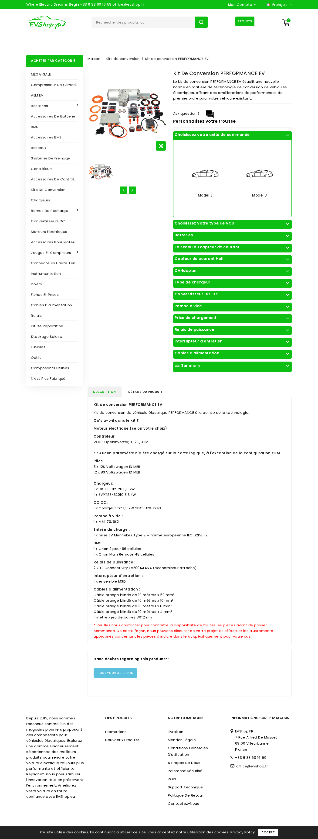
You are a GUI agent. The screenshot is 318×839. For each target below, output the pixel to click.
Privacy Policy (242, 832)
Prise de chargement (232, 318)
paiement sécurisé (185, 770)
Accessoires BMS (46, 137)
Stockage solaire (46, 336)
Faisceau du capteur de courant (232, 247)
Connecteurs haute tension (57, 263)
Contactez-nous (183, 803)
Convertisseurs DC (48, 221)
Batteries (39, 105)
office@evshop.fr (252, 766)
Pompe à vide (232, 306)
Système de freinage (50, 158)
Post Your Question (115, 673)
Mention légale (182, 739)
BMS (34, 126)
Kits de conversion (48, 189)
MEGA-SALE (41, 74)
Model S (205, 195)
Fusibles (38, 347)
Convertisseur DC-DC (232, 294)
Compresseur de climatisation (57, 84)
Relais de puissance (232, 330)
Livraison (175, 731)
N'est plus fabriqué (48, 378)
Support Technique (185, 787)
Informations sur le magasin (259, 718)
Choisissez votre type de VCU (232, 223)
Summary (232, 366)
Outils (36, 357)
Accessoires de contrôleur (55, 179)
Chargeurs (40, 200)
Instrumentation (46, 273)
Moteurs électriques (49, 231)
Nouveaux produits (122, 739)
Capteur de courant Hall (232, 259)
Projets (245, 21)
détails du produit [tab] (145, 392)
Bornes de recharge (49, 210)
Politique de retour (185, 795)
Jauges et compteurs (51, 252)
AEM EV (37, 95)
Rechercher (201, 22)
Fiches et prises (45, 294)
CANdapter (232, 271)
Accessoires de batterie (53, 116)
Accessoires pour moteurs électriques (57, 242)
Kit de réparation (47, 326)
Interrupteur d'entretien (232, 341)
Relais (36, 315)
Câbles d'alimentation (51, 305)
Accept (268, 832)
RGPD (173, 779)
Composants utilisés (50, 368)
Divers (36, 284)
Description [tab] (104, 392)
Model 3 (259, 195)
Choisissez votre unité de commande (232, 135)
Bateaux (38, 147)
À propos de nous (184, 762)
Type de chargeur (232, 282)
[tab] (232, 135)
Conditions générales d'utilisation (188, 751)
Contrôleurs (42, 168)
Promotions (115, 731)
